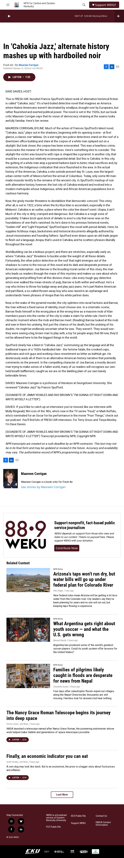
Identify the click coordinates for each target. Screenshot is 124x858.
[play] (8, 16)
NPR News (58, 569)
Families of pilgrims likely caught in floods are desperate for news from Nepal (82, 675)
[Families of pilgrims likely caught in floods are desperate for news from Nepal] (28, 676)
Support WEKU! (105, 5)
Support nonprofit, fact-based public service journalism (84, 525)
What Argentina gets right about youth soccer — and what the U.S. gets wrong (84, 629)
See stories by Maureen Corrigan (43, 487)
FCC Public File (53, 827)
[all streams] (119, 16)
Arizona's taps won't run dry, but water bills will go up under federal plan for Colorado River (84, 579)
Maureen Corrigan (28, 65)
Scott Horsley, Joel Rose (17, 762)
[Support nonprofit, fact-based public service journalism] (25, 535)
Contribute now (67, 548)
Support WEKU (78, 823)
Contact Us (101, 816)
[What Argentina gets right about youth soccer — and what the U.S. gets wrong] (28, 630)
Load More (62, 794)
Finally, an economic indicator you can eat (47, 756)
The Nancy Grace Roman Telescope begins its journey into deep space (58, 715)
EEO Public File (78, 816)
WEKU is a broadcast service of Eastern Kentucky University (56, 818)
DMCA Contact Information (103, 823)
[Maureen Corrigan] (10, 478)
